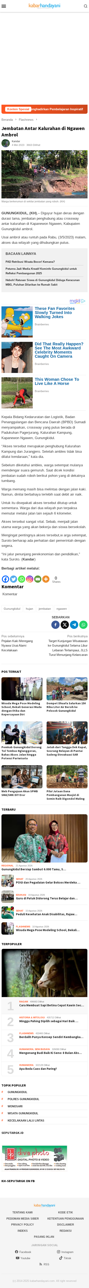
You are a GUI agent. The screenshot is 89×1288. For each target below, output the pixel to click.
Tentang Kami (22, 1212)
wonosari (15, 1106)
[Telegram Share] (74, 625)
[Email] (37, 577)
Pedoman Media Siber (22, 1218)
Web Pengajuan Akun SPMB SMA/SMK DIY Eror (19, 793)
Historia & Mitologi (32, 1017)
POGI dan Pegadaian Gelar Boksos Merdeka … (48, 882)
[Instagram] (29, 577)
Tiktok (67, 1258)
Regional (7, 865)
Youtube (25, 1258)
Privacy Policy (22, 1224)
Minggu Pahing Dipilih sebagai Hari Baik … (48, 1021)
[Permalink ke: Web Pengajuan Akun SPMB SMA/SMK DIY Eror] (21, 776)
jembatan (45, 608)
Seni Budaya (42, 1049)
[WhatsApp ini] (83, 625)
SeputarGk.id (12, 1133)
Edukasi (21, 895)
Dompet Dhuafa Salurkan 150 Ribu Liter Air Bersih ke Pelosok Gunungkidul (66, 707)
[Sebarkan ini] (55, 625)
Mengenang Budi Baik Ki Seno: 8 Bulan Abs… (50, 1053)
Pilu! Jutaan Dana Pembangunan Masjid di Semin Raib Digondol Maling (66, 794)
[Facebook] (5, 577)
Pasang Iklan (44, 1236)
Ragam (23, 1001)
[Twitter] (13, 577)
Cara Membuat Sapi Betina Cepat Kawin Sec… (51, 1005)
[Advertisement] (44, 58)
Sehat (19, 879)
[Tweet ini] (65, 625)
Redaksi (66, 1230)
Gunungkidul (12, 608)
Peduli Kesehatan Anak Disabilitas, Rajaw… (46, 914)
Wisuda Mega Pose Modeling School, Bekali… (47, 930)
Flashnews (23, 926)
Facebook (25, 1252)
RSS (46, 1264)
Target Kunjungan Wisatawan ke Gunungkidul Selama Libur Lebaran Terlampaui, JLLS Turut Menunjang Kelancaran (68, 645)
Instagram (67, 1252)
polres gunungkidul (23, 1099)
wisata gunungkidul (23, 1113)
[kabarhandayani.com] (44, 5)
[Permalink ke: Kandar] (5, 143)
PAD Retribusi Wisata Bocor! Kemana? (30, 261)
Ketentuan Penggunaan (65, 1218)
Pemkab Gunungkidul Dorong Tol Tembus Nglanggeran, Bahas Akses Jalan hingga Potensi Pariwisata (21, 752)
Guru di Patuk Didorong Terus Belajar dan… (47, 898)
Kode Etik (65, 1212)
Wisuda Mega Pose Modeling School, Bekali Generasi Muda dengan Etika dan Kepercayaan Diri (21, 708)
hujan (29, 608)
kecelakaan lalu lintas (26, 1120)
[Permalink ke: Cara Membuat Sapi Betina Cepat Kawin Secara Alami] (44, 973)
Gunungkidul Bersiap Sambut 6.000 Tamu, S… (33, 869)
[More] (45, 577)
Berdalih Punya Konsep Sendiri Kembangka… (51, 1037)
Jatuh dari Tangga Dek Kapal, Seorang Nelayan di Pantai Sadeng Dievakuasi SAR (67, 750)
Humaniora (26, 1049)
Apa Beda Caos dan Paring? (38, 1069)
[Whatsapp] (21, 577)
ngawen (62, 608)
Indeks (23, 1230)
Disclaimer (65, 1224)
